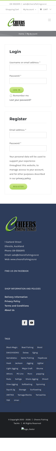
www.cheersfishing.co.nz (23, 259)
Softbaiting (27, 384)
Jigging (30, 363)
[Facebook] (24, 322)
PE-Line (20, 374)
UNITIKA (10, 395)
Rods (8, 379)
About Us (9, 310)
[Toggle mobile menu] (49, 20)
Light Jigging (12, 368)
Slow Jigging (12, 384)
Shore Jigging (32, 379)
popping (40, 374)
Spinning (40, 384)
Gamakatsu (11, 358)
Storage (22, 389)
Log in (16, 90)
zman (16, 400)
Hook (8, 363)
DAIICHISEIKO (12, 352)
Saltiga (18, 379)
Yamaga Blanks (25, 395)
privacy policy (23, 178)
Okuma (39, 368)
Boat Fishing (27, 347)
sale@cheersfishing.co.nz (35, 4)
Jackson (19, 363)
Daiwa (25, 352)
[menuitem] (12, 10)
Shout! (45, 379)
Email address (17, 129)
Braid (39, 347)
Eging (35, 352)
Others (9, 374)
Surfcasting (35, 389)
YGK (8, 400)
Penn (30, 374)
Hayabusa (42, 358)
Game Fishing (27, 358)
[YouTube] (31, 322)
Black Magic (12, 347)
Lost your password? (20, 99)
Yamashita (41, 395)
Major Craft (27, 368)
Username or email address (24, 62)
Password (15, 75)
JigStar (40, 363)
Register (18, 186)
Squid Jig (10, 389)
